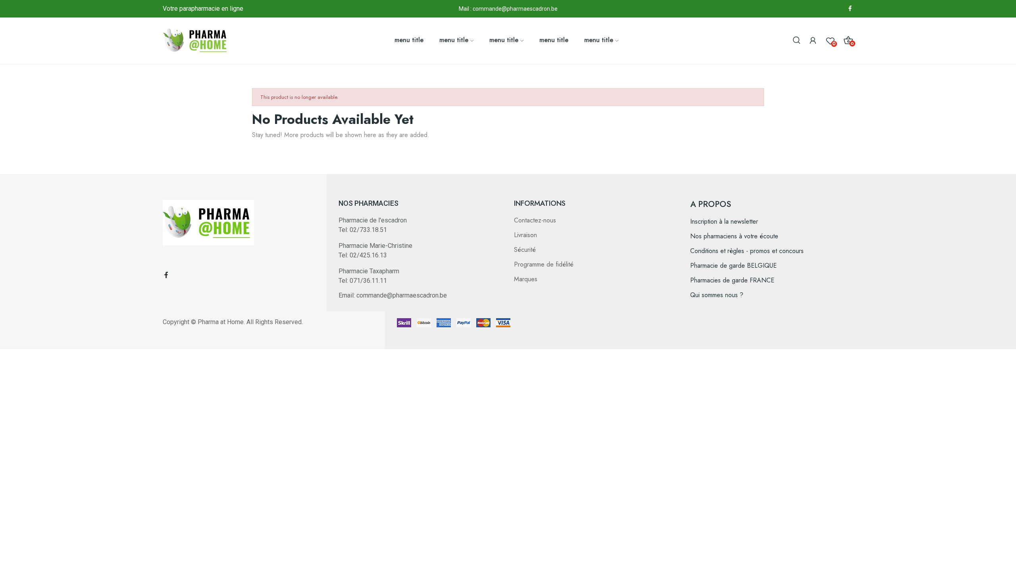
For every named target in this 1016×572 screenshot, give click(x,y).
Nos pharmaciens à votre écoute (734, 236)
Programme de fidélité (543, 264)
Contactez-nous (535, 220)
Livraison (525, 235)
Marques (525, 279)
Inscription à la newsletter (724, 221)
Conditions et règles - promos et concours (747, 250)
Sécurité (525, 249)
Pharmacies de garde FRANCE (732, 280)
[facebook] (850, 8)
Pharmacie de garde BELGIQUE (733, 265)
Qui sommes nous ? (716, 295)
